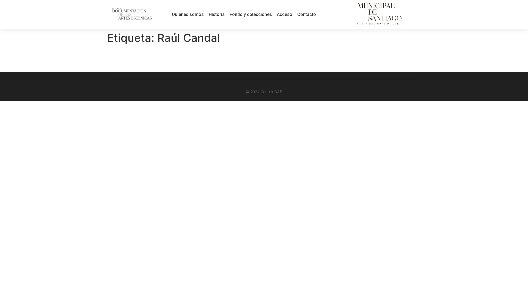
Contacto (306, 14)
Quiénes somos (188, 14)
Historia (217, 14)
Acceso (284, 14)
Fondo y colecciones (251, 14)
